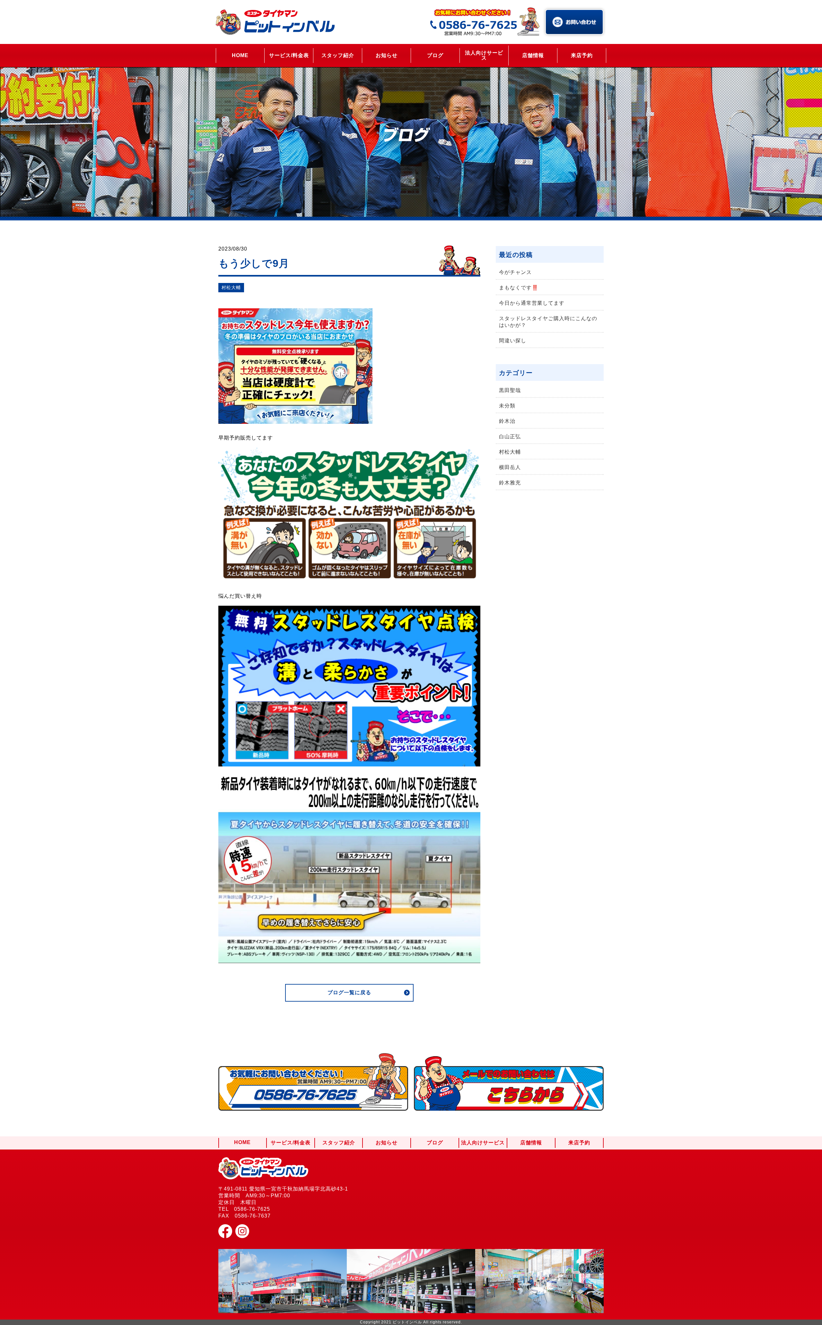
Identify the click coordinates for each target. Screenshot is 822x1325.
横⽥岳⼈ (510, 467)
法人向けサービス (484, 55)
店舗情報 (533, 55)
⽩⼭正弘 (510, 436)
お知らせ (387, 55)
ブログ (435, 55)
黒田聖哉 (510, 390)
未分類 (507, 405)
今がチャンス (515, 272)
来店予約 (582, 55)
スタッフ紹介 (337, 55)
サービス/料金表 (289, 55)
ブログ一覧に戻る (349, 992)
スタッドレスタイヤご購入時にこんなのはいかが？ (548, 322)
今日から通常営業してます (531, 303)
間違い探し (512, 340)
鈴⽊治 (507, 421)
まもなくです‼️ (518, 287)
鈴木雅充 (510, 482)
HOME (240, 55)
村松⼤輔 (231, 287)
